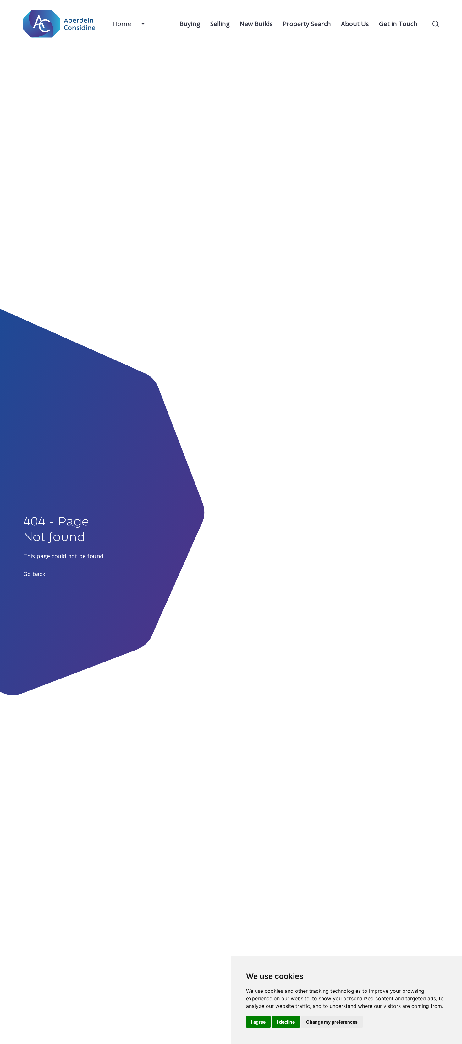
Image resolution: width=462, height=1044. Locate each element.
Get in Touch (398, 23)
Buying (189, 23)
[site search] (435, 24)
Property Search (307, 23)
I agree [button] (258, 1022)
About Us (355, 23)
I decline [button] (286, 1022)
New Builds (256, 23)
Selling (220, 23)
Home (122, 23)
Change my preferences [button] (332, 1022)
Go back (34, 574)
